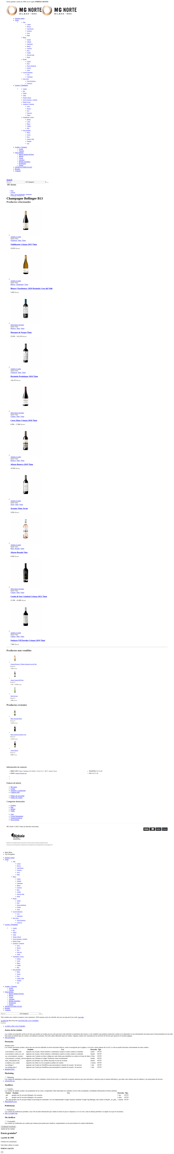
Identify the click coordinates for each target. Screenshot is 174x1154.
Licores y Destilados (21, 85)
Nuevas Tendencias (31, 66)
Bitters (28, 132)
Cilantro (29, 126)
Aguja (28, 70)
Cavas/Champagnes (17, 816)
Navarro (29, 68)
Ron (24, 91)
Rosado (25, 59)
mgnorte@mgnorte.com (21, 773)
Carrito (13, 789)
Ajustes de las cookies (28, 1021)
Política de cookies (16, 798)
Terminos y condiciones (18, 790)
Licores (29, 135)
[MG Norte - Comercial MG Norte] (42, 15)
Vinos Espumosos (31, 81)
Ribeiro (29, 46)
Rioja (28, 50)
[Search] (47, 182)
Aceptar (4, 1021)
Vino (12, 814)
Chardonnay (30, 44)
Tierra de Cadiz (30, 55)
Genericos (29, 31)
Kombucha (22, 163)
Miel (28, 128)
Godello (29, 52)
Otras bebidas (19, 152)
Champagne (30, 77)
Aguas (21, 158)
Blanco (24, 37)
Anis (28, 143)
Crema (28, 121)
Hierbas (29, 119)
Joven (28, 33)
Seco (28, 110)
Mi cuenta (14, 787)
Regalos (17, 169)
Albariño (29, 42)
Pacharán (29, 141)
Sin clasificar (11, 1113)
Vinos (17, 20)
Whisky (25, 93)
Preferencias (11, 1102)
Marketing (10, 1069)
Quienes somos (20, 18)
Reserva (29, 26)
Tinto (24, 22)
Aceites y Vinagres (21, 147)
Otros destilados (27, 130)
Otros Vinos (26, 79)
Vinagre (21, 151)
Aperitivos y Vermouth (28, 104)
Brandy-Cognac (27, 102)
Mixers (21, 156)
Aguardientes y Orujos (28, 117)
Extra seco (29, 113)
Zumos (21, 165)
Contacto (18, 171)
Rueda (28, 57)
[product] (89, 220)
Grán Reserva (30, 29)
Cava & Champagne (28, 72)
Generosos (29, 83)
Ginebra (25, 89)
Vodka (24, 95)
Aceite (21, 149)
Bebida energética (24, 162)
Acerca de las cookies (15, 1026)
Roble (28, 35)
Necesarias (10, 1037)
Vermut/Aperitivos (16, 818)
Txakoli (29, 39)
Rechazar (13, 1021)
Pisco (28, 137)
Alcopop (21, 160)
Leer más (81, 1017)
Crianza (29, 24)
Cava (28, 74)
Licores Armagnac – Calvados (30, 100)
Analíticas (10, 1081)
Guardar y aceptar (8, 1127)
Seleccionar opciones (17, 325)
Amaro (28, 115)
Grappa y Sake (30, 139)
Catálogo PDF (15, 792)
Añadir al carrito (16, 237)
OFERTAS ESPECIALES (23, 167)
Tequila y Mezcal (27, 97)
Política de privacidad (17, 796)
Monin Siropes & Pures (26, 154)
